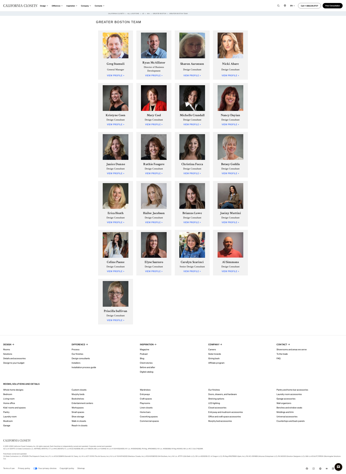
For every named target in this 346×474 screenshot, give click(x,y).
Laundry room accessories (289, 394)
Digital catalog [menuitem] (146, 371)
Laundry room (10, 416)
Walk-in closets (79, 421)
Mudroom (8, 421)
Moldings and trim (285, 412)
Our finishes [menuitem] (77, 353)
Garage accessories (286, 398)
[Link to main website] (20, 5)
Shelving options (216, 398)
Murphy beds (78, 394)
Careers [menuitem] (212, 349)
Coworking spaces (149, 416)
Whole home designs (13, 389)
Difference (56, 5)
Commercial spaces (149, 421)
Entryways (145, 394)
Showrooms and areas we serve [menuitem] (292, 349)
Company (85, 5)
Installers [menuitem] (76, 362)
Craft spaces (146, 398)
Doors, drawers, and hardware (222, 394)
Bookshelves (78, 398)
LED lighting (214, 403)
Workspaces (78, 407)
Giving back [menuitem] (214, 358)
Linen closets (146, 407)
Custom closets (79, 389)
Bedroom (7, 394)
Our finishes (214, 389)
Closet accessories (217, 407)
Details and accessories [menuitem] (14, 358)
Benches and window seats (289, 407)
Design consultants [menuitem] (81, 358)
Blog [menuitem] (142, 358)
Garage (6, 425)
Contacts (98, 5)
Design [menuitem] (7, 344)
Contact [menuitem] (282, 344)
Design (43, 5)
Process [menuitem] (75, 349)
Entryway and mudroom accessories (225, 412)
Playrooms (145, 403)
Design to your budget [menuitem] (13, 362)
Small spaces (78, 412)
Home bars (145, 412)
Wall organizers (284, 403)
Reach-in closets (79, 425)
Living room (9, 398)
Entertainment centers (82, 403)
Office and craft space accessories (224, 416)
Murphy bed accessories (220, 421)
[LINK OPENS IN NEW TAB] (307, 469)
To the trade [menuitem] (282, 353)
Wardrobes (145, 389)
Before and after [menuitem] (147, 367)
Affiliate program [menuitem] (216, 362)
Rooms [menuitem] (6, 349)
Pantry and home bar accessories (292, 389)
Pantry (6, 412)
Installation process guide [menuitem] (84, 367)
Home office (9, 403)
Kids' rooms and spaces (14, 407)
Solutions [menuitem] (7, 353)
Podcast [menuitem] (144, 353)
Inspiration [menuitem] (147, 344)
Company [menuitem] (213, 344)
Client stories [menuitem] (146, 362)
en (291, 5)
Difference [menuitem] (78, 344)
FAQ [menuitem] (279, 358)
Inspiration (70, 5)
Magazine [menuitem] (144, 349)
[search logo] (278, 5)
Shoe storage (78, 416)
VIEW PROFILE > (115, 75)
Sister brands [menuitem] (214, 353)
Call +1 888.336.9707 (309, 5)
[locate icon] (285, 5)
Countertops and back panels (291, 421)
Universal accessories (287, 416)
